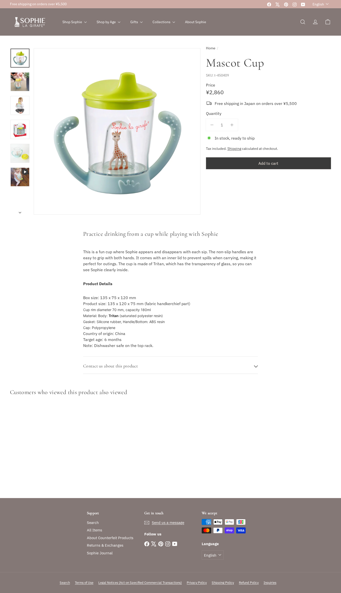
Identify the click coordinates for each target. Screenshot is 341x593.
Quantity (213, 113)
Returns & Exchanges (105, 545)
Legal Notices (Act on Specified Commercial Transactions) (140, 583)
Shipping (234, 148)
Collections (162, 22)
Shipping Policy (223, 583)
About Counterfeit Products (110, 537)
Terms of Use (84, 583)
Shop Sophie (72, 22)
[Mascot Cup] (34, 448)
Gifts (134, 22)
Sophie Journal (100, 553)
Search (93, 522)
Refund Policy (249, 583)
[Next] (20, 210)
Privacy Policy (197, 583)
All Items (94, 530)
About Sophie (195, 22)
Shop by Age (107, 22)
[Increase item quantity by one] (232, 125)
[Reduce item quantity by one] (212, 125)
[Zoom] (117, 131)
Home (210, 48)
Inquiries (270, 583)
